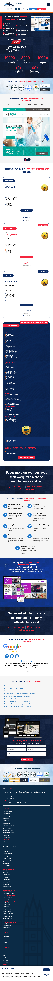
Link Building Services (7, 811)
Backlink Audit (6, 835)
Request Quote (25, 52)
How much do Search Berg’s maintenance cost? (17, 696)
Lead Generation (6, 843)
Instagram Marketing (7, 855)
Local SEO (5, 815)
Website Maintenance (7, 918)
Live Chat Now (27, 220)
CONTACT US (33, 9)
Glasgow (5, 957)
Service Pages (6, 872)
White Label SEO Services (8, 827)
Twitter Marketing (7, 860)
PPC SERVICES (6, 839)
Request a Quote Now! (26, 457)
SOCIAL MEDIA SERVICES (9, 890)
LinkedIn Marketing (7, 858)
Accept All (46, 969)
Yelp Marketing (6, 863)
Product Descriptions (7, 870)
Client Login (41, 9)
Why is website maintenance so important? (16, 686)
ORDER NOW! (26, 210)
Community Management (8, 893)
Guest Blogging (6, 879)
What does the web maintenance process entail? (17, 704)
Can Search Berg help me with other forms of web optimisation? (21, 698)
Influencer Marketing (7, 891)
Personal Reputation (7, 897)
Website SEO (6, 818)
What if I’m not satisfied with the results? (15, 688)
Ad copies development (8, 848)
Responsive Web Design (8, 913)
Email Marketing (6, 881)
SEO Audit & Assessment (8, 834)
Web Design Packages (8, 902)
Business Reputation (7, 899)
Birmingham (5, 952)
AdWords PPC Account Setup (9, 846)
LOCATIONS (6, 948)
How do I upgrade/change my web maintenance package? (20, 701)
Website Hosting (6, 920)
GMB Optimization (7, 925)
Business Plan (6, 882)
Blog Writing (5, 877)
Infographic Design (7, 886)
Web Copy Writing (7, 876)
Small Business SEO (7, 813)
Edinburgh (5, 953)
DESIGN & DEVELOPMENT (9, 901)
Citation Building (6, 927)
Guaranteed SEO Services (8, 828)
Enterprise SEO (6, 820)
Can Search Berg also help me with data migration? (18, 706)
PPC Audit (5, 841)
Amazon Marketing (7, 865)
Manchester (5, 960)
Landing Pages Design (8, 914)
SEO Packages (6, 810)
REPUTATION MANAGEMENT (10, 895)
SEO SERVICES (6, 808)
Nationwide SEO (6, 822)
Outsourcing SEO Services (8, 825)
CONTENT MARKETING (8, 869)
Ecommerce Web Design (8, 908)
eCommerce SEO (7, 816)
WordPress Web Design (8, 909)
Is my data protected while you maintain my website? (18, 709)
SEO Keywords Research (8, 830)
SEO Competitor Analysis (8, 832)
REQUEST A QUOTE (26, 759)
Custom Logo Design (7, 916)
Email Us (8, 800)
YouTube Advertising (7, 856)
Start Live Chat (17, 52)
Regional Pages (6, 874)
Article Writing (6, 884)
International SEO (7, 823)
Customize (46, 974)
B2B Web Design (6, 904)
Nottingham (5, 962)
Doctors (5, 942)
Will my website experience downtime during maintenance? (20, 693)
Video (4, 888)
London (4, 959)
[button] (25, 672)
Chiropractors (6, 936)
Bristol (4, 955)
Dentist (4, 939)
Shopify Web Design (7, 911)
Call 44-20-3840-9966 (27, 219)
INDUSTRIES (6, 932)
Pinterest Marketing (7, 861)
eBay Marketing (6, 867)
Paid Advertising (6, 851)
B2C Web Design (6, 906)
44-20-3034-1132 (10, 798)
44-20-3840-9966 (20, 9)
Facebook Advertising (7, 853)
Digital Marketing (6, 837)
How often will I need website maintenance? (16, 691)
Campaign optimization (8, 844)
